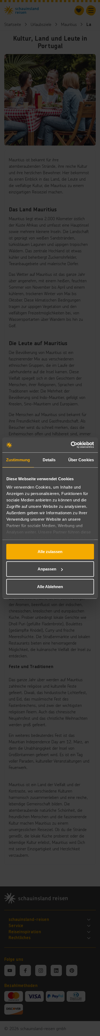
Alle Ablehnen (50, 586)
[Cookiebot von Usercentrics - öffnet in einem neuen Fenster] (71, 444)
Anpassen (47, 569)
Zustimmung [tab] (18, 459)
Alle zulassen (50, 551)
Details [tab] (49, 459)
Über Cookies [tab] (81, 459)
